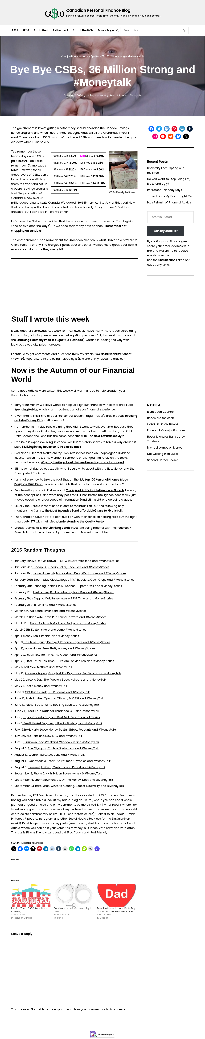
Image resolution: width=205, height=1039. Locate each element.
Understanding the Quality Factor (81, 521)
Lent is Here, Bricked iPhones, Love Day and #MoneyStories (73, 592)
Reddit (119, 814)
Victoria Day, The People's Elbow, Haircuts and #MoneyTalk (66, 680)
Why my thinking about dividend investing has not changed (82, 462)
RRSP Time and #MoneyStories (55, 605)
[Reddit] (170, 136)
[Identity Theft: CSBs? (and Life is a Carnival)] (31, 895)
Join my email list (166, 231)
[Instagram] (155, 136)
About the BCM (83, 30)
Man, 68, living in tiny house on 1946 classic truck (47, 447)
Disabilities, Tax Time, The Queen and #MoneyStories (61, 655)
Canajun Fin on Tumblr (162, 424)
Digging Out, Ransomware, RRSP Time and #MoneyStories (73, 598)
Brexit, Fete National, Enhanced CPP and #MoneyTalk (63, 711)
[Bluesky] (178, 136)
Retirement (60, 30)
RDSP (26, 30)
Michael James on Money (164, 448)
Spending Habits (25, 409)
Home (85, 56)
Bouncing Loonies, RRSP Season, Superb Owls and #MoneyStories (77, 586)
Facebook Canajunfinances (166, 430)
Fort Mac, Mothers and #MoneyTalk (48, 667)
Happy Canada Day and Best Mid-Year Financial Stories (61, 717)
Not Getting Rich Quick (162, 454)
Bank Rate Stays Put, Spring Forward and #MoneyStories (68, 617)
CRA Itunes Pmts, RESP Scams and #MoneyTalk (57, 692)
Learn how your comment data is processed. (97, 1009)
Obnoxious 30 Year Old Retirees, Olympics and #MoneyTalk (70, 761)
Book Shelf (41, 30)
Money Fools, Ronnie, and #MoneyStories (51, 636)
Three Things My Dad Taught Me (169, 196)
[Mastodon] (167, 129)
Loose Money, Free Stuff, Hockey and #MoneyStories (59, 648)
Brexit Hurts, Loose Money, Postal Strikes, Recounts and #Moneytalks (70, 730)
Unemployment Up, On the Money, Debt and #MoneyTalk (73, 780)
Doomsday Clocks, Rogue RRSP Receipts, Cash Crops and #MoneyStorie (83, 580)
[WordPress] (182, 129)
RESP (15, 30)
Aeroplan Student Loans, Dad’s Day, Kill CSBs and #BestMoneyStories (116, 910)
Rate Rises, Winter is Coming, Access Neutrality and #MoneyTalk (79, 786)
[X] (186, 136)
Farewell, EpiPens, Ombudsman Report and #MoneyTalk (67, 767)
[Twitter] (159, 129)
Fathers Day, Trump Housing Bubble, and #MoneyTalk (62, 705)
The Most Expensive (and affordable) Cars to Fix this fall (83, 511)
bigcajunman (98, 95)
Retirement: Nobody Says (164, 190)
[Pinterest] (174, 129)
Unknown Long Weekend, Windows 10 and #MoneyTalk (62, 742)
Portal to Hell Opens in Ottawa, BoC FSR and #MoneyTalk (65, 698)
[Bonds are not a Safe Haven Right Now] (74, 895)
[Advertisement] (74, 285)
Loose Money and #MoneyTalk (46, 686)
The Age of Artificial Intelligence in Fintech (95, 490)
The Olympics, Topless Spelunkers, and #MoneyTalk (63, 748)
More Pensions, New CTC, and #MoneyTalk (53, 736)
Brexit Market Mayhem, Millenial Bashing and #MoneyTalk (62, 723)
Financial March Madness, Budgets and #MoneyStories (68, 623)
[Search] (117, 30)
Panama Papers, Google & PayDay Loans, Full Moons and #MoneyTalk (73, 673)
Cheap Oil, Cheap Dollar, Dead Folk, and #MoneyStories (71, 567)
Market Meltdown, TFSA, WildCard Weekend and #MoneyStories (75, 561)
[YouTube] (163, 136)
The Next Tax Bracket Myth (106, 436)
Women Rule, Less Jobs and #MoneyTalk (57, 755)
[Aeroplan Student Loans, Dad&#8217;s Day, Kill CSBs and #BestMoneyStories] (116, 895)
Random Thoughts (130, 95)
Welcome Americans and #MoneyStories (57, 611)
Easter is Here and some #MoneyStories (58, 630)
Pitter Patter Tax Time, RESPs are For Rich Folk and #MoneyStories (69, 661)
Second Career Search (163, 460)
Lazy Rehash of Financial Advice (169, 202)
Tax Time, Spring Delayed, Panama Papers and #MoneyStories (66, 642)
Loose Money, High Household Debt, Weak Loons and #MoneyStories (79, 573)
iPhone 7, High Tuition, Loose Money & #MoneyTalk (67, 773)
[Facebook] (151, 129)
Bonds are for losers (161, 418)
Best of (114, 95)
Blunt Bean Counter (160, 412)
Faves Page (106, 30)
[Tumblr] (190, 129)
